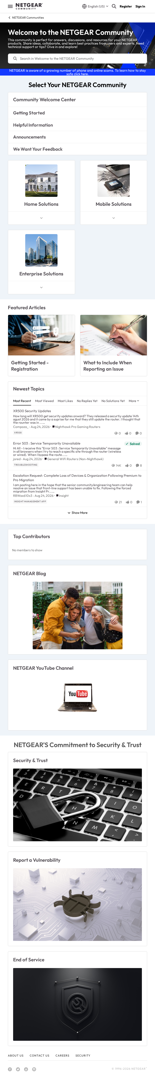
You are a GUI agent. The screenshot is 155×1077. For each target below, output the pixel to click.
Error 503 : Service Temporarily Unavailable (46, 443)
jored (17, 459)
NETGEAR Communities (28, 17)
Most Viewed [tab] (44, 401)
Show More (80, 513)
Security (82, 1055)
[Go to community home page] (29, 6)
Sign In (140, 6)
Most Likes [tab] (65, 401)
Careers (62, 1055)
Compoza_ (20, 426)
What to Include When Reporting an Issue (107, 365)
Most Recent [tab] (22, 401)
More (132, 401)
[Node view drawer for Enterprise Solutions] (41, 287)
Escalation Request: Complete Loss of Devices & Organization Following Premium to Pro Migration (77, 477)
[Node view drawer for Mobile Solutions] (113, 218)
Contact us (39, 1055)
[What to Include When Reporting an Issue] (113, 335)
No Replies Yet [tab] (87, 401)
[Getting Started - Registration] (41, 335)
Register (126, 6)
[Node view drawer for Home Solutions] (41, 218)
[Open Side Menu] (10, 6)
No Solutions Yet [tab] (113, 401)
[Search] (114, 6)
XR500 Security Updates (32, 411)
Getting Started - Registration (30, 365)
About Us (16, 1055)
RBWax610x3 (22, 495)
